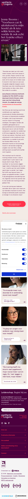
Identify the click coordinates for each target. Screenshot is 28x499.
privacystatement (10, 242)
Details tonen (19, 269)
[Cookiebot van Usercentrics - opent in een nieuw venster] (16, 224)
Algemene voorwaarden (14, 473)
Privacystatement (6, 476)
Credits (15, 476)
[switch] (24, 254)
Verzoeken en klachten (8, 478)
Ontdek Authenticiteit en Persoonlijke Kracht (14, 204)
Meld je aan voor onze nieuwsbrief (13, 409)
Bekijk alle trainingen (9, 213)
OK (14, 274)
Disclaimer (21, 476)
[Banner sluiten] (25, 223)
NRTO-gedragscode (7, 480)
